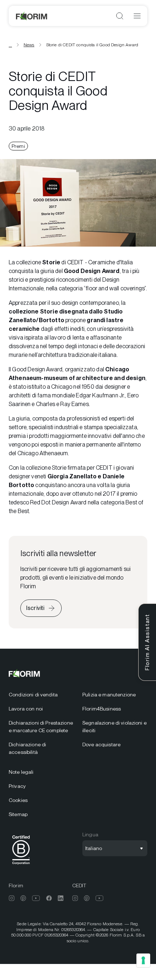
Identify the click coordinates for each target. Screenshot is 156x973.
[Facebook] (49, 898)
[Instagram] (12, 898)
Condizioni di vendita (33, 694)
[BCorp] (21, 865)
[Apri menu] (137, 16)
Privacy (17, 786)
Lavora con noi (26, 709)
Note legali (21, 772)
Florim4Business (101, 709)
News (29, 44)
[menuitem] (41, 694)
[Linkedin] (60, 898)
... (10, 45)
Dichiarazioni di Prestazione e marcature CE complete (41, 726)
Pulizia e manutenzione (109, 694)
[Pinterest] (23, 898)
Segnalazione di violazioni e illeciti (114, 726)
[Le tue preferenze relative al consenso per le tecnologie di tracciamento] (143, 960)
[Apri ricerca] (119, 16)
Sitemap (18, 814)
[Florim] (32, 16)
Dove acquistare (101, 744)
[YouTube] (36, 898)
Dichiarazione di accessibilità (27, 748)
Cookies (18, 800)
